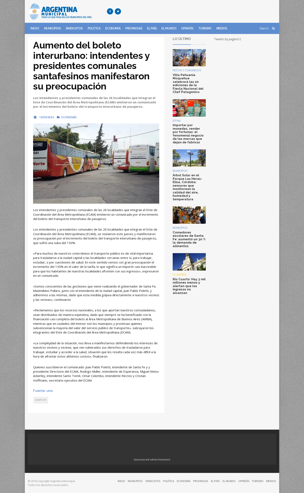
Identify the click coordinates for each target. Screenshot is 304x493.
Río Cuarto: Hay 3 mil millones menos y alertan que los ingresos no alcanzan (189, 286)
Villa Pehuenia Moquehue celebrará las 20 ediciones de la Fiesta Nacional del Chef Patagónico (188, 83)
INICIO (34, 28)
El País (177, 120)
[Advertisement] (201, 11)
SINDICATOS (74, 28)
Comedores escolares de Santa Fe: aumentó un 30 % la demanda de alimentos (189, 239)
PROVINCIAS (133, 28)
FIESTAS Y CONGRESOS (187, 70)
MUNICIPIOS (52, 28)
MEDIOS (221, 28)
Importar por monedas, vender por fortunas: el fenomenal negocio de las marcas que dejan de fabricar (188, 133)
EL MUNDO (169, 28)
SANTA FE (40, 400)
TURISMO (204, 28)
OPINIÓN (187, 28)
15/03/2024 (46, 117)
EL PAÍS (152, 28)
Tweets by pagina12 (227, 39)
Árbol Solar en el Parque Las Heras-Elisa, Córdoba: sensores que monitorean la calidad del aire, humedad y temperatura (187, 187)
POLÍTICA (94, 28)
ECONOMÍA (112, 28)
